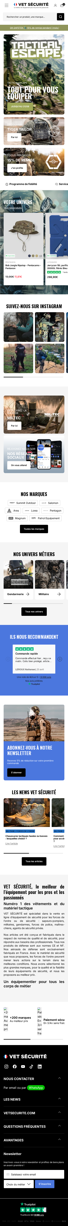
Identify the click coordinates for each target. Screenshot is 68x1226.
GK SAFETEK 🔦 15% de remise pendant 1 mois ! (34, 27)
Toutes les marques (34, 529)
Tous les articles (34, 861)
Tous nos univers (34, 611)
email (12, 1087)
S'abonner (16, 772)
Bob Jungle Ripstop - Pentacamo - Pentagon (23, 267)
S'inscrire (45, 1183)
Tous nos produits (13, 208)
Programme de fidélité (17, 183)
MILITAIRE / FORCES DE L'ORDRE (20, 831)
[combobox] (20, 1184)
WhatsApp (36, 1087)
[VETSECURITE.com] (34, 1056)
